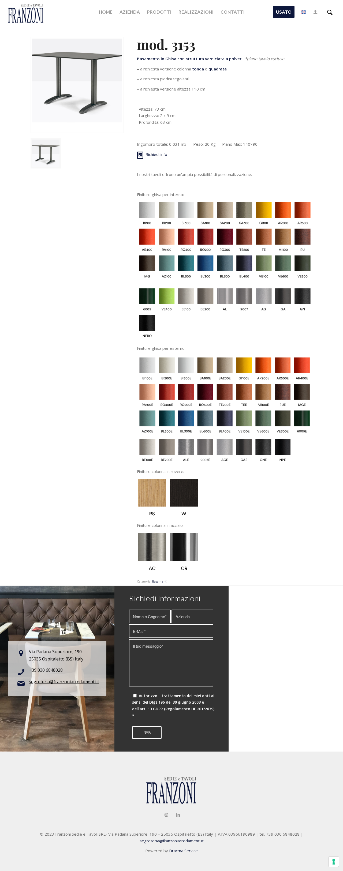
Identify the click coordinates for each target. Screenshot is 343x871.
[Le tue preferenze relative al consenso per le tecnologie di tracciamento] (334, 862)
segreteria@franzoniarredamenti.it (64, 682)
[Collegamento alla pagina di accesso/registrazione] (315, 12)
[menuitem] (105, 12)
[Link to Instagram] (166, 815)
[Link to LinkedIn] (178, 815)
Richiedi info (156, 154)
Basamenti (159, 581)
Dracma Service (183, 850)
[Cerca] (330, 12)
